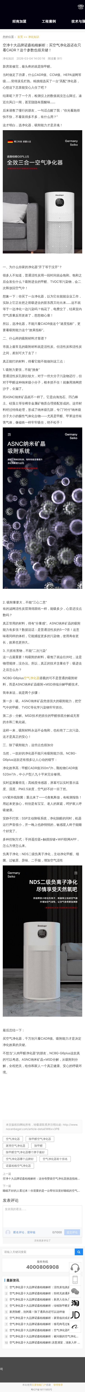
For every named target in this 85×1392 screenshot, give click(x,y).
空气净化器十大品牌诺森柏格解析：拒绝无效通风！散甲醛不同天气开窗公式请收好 (44, 1293)
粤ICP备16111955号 (41, 1389)
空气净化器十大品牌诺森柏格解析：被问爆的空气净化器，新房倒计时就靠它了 (42, 1336)
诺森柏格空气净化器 (18, 1165)
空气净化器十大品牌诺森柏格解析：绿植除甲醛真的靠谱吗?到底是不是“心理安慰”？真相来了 (44, 1306)
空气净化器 (32, 678)
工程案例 (49, 21)
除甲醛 (38, 1145)
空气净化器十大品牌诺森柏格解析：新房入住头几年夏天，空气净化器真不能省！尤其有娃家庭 (42, 1299)
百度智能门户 (39, 1384)
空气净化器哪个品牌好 (20, 1159)
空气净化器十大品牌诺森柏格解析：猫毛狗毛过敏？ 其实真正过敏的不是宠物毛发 (44, 1324)
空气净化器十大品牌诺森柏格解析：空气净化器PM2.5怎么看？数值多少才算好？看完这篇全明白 (44, 1330)
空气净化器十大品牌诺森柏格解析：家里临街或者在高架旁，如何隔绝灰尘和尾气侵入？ (44, 1318)
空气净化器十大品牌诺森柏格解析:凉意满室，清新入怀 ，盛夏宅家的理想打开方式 (44, 1342)
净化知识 (33, 36)
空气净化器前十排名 (55, 1159)
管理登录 (58, 1384)
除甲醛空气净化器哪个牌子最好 (25, 1152)
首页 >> (22, 36)
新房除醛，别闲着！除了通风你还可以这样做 (37, 1311)
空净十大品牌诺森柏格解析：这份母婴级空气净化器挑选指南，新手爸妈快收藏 (41, 1179)
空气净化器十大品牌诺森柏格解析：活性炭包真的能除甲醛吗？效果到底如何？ (44, 1287)
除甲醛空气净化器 (40, 1139)
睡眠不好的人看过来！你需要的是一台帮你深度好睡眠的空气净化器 (41, 1191)
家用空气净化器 (15, 1145)
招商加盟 (19, 21)
